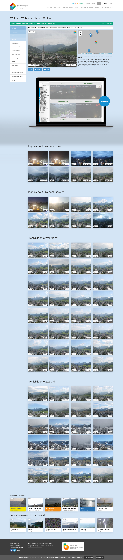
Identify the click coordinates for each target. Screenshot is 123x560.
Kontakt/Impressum (15, 545)
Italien (71, 7)
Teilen (47, 69)
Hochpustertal (16, 47)
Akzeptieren (99, 557)
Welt (111, 7)
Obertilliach (15, 65)
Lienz (13, 61)
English (111, 3)
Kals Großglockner (17, 58)
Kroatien (76, 7)
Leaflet (83, 53)
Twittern (39, 69)
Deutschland (57, 7)
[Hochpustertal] (91, 35)
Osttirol (14, 39)
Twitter (14, 550)
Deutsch (106, 3)
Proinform (16, 543)
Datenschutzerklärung (16, 547)
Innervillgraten (16, 54)
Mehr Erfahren (88, 557)
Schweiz (65, 7)
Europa (106, 7)
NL (102, 7)
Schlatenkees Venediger (18, 76)
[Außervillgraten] (97, 32)
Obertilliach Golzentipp (18, 72)
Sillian (13, 80)
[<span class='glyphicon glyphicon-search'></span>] (99, 3)
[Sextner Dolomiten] (89, 51)
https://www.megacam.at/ (98, 66)
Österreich (49, 7)
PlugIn (30, 69)
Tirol (13, 35)
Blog (18, 550)
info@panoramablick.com (35, 547)
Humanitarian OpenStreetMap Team (105, 53)
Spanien (83, 7)
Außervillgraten (16, 43)
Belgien (97, 7)
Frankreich (90, 7)
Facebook (11, 550)
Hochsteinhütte (16, 50)
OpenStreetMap (89, 53)
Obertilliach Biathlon (17, 69)
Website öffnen (68, 101)
